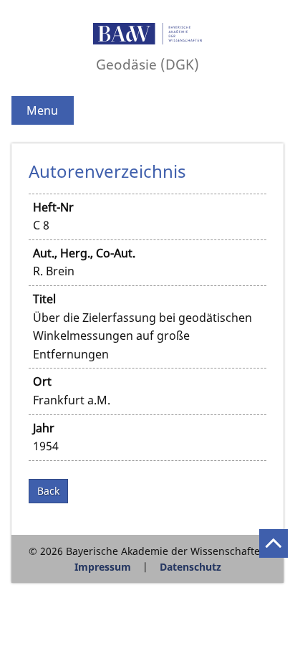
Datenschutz (190, 567)
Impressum (102, 567)
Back (48, 491)
